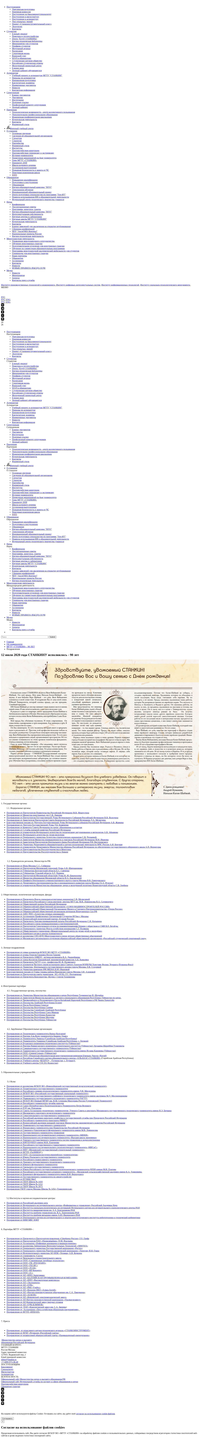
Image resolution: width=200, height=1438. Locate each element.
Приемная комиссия (21, 12)
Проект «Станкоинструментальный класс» (32, 24)
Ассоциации (18, 261)
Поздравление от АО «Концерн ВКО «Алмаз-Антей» (31, 1290)
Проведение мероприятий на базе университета (34, 158)
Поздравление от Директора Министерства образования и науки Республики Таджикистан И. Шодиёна (55, 995)
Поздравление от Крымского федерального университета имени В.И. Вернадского (45, 1174)
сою (142, 938)
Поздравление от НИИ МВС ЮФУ (23, 1220)
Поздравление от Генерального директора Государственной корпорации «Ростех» (45, 1248)
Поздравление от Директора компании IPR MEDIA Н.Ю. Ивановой (38, 969)
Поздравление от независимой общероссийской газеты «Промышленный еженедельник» (48, 1335)
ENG (8, 299)
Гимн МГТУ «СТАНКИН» (24, 160)
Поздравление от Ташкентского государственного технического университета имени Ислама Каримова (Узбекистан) (61, 1051)
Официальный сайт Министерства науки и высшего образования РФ (33, 1379)
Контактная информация (23, 90)
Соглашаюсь (7, 1419)
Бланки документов (21, 95)
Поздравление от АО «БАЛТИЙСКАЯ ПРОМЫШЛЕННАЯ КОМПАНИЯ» (42, 1278)
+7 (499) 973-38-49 (9, 1362)
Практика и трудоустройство (25, 36)
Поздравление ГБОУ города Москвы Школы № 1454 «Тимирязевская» (39, 1189)
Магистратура (7, 1372)
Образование (13, 177)
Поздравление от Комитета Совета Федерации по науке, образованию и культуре (44, 827)
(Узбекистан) (50, 1053)
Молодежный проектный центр (26, 65)
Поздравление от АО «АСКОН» (21, 1295)
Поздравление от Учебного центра (23, 1060)
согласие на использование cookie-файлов (95, 1414)
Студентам (11, 31)
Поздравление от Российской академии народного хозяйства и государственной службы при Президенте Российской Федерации (67, 1118)
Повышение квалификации (25, 180)
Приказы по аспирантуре (23, 78)
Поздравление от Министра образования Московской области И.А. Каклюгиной (44, 878)
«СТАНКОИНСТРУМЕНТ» (77, 1330)
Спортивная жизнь (21, 53)
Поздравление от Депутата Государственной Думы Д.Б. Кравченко (38, 825)
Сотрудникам (13, 92)
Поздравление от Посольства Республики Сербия (30, 1007)
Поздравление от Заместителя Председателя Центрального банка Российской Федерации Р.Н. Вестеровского (57, 842)
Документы (17, 97)
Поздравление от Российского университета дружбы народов (35, 1103)
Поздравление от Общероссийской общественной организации (36, 906)
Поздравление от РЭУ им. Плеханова (24, 1108)
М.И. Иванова (102, 840)
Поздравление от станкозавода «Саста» (25, 1255)
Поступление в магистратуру (25, 17)
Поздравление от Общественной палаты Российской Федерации (37, 904)
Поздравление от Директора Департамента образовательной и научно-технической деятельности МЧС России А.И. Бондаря (64, 844)
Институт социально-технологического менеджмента (165, 285)
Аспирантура (7, 1374)
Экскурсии (17, 26)
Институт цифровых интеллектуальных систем (78, 285)
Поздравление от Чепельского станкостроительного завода (34, 1258)
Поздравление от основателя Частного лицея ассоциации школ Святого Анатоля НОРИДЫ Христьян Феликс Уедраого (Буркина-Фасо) (70, 964)
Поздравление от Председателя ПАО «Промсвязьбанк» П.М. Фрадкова (40, 1241)
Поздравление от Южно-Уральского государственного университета (38, 1157)
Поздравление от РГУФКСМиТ (21, 1179)
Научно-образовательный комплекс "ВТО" (32, 187)
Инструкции (18, 100)
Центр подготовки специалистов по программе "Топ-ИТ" (39, 194)
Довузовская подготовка (23, 9)
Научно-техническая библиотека (27, 41)
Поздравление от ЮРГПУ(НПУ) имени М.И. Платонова (33, 1142)
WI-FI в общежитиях (21, 58)
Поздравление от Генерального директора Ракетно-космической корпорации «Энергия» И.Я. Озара (53, 1251)
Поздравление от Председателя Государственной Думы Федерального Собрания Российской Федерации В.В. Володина (62, 817)
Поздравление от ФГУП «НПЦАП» (23, 1312)
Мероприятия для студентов (25, 43)
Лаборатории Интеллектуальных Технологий (55, 1246)
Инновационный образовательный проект (31, 192)
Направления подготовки (24, 80)
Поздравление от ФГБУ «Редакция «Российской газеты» (33, 1333)
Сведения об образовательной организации (32, 136)
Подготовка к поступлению (25, 182)
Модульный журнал (21, 48)
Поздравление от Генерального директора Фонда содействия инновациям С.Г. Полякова (48, 928)
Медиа (10, 270)
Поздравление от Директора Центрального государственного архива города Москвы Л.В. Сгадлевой (54, 967)
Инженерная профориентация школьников (32, 117)
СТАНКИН (64, 952)
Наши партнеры (19, 256)
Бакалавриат (7, 1367)
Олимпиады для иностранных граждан (30, 253)
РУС (3, 297)
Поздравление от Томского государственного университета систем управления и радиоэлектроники (53, 1140)
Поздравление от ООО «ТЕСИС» (22, 1265)
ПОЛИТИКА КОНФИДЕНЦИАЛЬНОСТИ (21, 1406)
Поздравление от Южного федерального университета (32, 1164)
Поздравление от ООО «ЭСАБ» (21, 1268)
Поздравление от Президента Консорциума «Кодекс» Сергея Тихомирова (41, 977)
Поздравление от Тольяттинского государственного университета (37, 1088)
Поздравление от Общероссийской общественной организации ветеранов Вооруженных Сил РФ (52, 911)
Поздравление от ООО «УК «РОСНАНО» (26, 1263)
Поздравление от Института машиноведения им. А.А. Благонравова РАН (41, 1210)
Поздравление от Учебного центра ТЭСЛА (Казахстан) (32, 1063)
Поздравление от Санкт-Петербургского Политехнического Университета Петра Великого (49, 1106)
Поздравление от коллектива (20, 1246)
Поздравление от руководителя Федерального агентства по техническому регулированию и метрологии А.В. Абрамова (62, 832)
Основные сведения (21, 133)
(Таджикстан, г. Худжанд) (63, 1060)
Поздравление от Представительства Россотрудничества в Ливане (37, 852)
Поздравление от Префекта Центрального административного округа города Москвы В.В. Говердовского (56, 880)
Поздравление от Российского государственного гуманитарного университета (43, 1145)
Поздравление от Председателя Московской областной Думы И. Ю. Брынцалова (44, 875)
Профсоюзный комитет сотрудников (29, 105)
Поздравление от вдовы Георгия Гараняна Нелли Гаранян (33, 955)
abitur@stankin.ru (8, 1359)
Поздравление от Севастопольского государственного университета (38, 1115)
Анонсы (16, 278)
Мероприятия (18, 275)
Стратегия (16, 141)
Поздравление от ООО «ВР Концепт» (24, 1270)
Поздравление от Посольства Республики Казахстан (31, 1015)
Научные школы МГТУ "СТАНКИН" (29, 219)
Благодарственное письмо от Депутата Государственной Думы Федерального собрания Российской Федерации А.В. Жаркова (65, 822)
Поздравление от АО (17, 1275)
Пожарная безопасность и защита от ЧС (30, 170)
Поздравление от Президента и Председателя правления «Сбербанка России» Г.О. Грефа (48, 1238)
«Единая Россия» (66, 919)
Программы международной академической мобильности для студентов (45, 251)
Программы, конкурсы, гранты (26, 209)
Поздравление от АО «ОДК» (20, 1285)
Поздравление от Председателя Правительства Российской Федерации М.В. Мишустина (48, 813)
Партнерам (12, 110)
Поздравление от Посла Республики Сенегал (27, 1005)
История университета (22, 155)
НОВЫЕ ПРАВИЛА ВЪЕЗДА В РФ (28, 268)
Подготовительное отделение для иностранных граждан (38, 246)
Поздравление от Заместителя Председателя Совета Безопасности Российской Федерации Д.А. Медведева (56, 820)
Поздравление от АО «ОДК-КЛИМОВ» (25, 1304)
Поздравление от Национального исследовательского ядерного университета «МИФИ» (47, 1135)
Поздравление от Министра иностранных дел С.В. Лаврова (34, 815)
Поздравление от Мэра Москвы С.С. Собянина (28, 866)
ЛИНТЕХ (82, 1246)
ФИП (14, 175)
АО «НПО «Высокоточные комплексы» (41, 1280)
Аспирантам (12, 73)
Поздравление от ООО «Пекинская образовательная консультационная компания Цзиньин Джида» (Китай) (57, 1056)
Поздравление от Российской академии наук (27, 1203)
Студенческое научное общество (27, 61)
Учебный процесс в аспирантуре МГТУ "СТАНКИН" (37, 75)
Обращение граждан (10, 1386)
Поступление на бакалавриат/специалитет (31, 14)
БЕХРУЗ (44, 1060)
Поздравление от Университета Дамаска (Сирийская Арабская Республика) (42, 1038)
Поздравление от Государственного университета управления (35, 1133)
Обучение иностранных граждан (27, 243)
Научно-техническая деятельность (28, 236)
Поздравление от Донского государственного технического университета (41, 1162)
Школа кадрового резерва (24, 165)
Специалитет (7, 1369)
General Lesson (36, 1053)
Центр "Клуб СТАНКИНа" (24, 39)
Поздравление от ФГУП (18, 1152)
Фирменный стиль (20, 124)
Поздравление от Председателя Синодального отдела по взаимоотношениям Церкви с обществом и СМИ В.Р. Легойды (63, 926)
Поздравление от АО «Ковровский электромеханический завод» (37, 1297)
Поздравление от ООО (17, 1053)
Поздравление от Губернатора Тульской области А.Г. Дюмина (35, 873)
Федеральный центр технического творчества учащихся (38, 199)
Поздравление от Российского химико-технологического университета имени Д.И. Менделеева (51, 1091)
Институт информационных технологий (120, 285)
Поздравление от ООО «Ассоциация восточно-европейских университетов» (42, 1155)
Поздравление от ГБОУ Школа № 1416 (25, 1181)
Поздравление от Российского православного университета (34, 1159)
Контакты (16, 29)
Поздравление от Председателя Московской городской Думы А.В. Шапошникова (44, 868)
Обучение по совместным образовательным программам (38, 248)
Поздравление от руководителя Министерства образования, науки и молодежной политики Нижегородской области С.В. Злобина (67, 885)
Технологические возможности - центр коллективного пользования (43, 112)
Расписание (17, 51)
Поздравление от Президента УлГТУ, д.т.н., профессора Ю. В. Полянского (41, 962)
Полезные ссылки (20, 102)
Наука (9, 202)
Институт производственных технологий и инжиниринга (28, 285)
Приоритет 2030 (19, 163)
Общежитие (17, 258)
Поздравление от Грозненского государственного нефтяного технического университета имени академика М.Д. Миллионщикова (67, 1096)
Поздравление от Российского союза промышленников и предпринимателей (43, 924)
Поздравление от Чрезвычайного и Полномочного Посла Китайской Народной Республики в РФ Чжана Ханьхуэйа (60, 1000)
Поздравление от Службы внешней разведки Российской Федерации (39, 830)
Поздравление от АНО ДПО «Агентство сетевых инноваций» (36, 914)
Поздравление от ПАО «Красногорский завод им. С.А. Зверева (36, 1307)
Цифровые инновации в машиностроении (56, 1243)
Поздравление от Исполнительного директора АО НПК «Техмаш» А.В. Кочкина (44, 1253)
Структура (17, 138)
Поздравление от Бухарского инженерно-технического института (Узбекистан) (43, 1043)
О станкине (12, 131)
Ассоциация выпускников (24, 168)
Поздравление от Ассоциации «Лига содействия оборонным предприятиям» (43, 1309)
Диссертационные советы (24, 207)
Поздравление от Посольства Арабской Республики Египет (34, 1002)
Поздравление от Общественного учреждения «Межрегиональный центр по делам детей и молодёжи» (54, 931)
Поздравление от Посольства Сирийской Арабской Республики (36, 1010)
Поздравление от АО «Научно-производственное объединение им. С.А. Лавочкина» (46, 1292)
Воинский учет (19, 56)
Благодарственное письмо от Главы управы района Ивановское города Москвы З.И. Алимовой (51, 972)
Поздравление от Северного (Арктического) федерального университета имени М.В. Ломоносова (52, 1130)
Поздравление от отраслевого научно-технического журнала (35, 1330)
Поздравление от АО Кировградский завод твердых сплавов (35, 1302)
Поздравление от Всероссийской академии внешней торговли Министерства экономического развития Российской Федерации (66, 1123)
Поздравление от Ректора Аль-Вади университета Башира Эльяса (37, 1036)
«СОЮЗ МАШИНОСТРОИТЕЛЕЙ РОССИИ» (88, 906)
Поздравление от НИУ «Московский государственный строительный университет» (46, 1150)
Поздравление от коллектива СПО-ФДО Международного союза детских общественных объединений (54, 936)
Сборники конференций (23, 229)
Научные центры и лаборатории (27, 216)
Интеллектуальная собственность (27, 214)
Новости (16, 88)
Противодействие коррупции (25, 150)
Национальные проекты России (27, 234)
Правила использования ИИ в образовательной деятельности (40, 197)
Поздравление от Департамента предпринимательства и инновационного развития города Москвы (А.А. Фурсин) (60, 883)
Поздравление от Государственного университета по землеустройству (39, 1177)
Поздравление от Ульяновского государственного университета (36, 1125)
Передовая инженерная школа (26, 172)
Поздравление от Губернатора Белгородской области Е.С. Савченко (38, 871)
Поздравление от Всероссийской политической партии (32, 919)
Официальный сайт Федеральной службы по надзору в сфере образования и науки (39, 1381)
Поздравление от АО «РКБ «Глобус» (24, 1287)
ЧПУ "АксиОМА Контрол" (24, 231)
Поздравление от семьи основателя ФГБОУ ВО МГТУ (32, 952)
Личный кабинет (20, 107)
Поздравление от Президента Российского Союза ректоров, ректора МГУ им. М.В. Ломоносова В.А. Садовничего (60, 902)
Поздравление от (15, 1280)
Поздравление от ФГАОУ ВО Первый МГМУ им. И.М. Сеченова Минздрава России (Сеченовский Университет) (59, 1101)
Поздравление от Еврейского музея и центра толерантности (34, 933)
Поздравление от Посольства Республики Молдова (30, 1017)
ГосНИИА (35, 1152)
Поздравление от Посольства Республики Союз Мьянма (33, 1012)
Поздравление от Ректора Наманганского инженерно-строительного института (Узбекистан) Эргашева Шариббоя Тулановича (65, 1046)
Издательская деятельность (24, 119)
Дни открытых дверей (22, 21)
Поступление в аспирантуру (25, 19)
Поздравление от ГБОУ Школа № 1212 (25, 1184)
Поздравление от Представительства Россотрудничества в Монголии (39, 849)
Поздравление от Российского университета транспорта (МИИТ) (37, 1120)
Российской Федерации (84, 840)
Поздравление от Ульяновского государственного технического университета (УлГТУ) (47, 1098)
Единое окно (18, 68)
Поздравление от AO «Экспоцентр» (23, 1282)
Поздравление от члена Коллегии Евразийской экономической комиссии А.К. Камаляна (48, 959)
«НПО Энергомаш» (36, 1275)
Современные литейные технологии (46, 1260)
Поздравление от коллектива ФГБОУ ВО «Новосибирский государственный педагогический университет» (57, 1086)
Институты (17, 148)
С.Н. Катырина (94, 921)
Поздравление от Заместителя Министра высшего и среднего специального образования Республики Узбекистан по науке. (64, 998)
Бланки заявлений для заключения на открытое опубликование (41, 226)
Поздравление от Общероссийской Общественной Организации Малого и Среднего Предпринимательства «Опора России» (65, 909)
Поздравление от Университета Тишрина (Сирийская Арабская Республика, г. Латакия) (47, 1041)
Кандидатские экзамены (23, 83)
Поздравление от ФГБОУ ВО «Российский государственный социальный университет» (48, 1093)
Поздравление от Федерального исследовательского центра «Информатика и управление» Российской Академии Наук (62, 1205)
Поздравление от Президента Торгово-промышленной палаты (36, 921)
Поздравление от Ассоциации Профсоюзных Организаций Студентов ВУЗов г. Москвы (48, 916)
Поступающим (13, 7)
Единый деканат (19, 34)
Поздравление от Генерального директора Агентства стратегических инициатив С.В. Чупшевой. (52, 837)
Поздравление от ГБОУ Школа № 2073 (25, 1186)
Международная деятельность (20, 239)
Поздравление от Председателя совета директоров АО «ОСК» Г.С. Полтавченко (44, 974)
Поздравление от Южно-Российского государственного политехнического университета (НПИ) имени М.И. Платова (61, 1169)
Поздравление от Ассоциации (21, 1243)
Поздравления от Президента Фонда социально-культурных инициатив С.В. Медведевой (48, 899)
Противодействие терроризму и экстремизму (33, 153)
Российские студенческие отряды (27, 63)
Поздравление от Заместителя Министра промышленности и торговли (40, 840)
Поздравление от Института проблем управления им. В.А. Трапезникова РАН (43, 1213)
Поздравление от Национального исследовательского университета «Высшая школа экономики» (52, 1137)
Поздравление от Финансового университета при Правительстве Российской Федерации (48, 1128)
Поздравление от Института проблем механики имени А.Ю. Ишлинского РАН (43, 1215)
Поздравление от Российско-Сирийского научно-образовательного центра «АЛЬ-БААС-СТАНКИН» (54, 1058)
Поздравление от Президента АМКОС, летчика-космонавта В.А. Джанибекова (43, 957)
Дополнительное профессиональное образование (35, 114)
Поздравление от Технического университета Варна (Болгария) (36, 1033)
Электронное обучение (22, 190)
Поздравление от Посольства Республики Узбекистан (31, 1020)
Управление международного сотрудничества (33, 241)
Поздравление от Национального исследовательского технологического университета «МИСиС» (52, 1147)
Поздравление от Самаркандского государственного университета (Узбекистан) (44, 1048)
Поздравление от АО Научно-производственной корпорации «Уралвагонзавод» (44, 1300)
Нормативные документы (24, 85)
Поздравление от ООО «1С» (20, 1273)
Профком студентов (21, 46)
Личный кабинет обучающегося (27, 70)
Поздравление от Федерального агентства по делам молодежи (35, 835)
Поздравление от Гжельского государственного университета (35, 1167)
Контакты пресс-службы (23, 280)
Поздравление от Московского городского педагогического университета (41, 1113)
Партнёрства (18, 143)
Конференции (18, 204)
